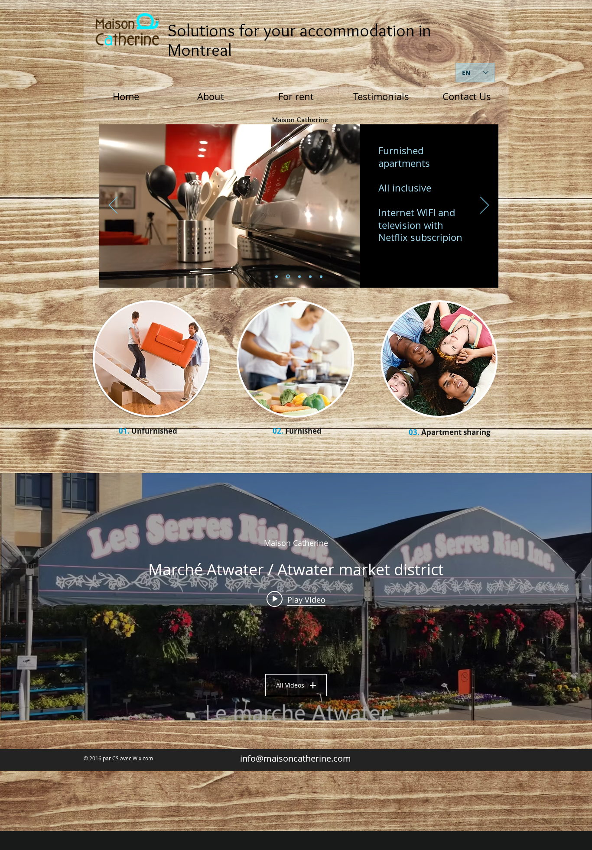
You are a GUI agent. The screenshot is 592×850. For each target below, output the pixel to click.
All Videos (290, 685)
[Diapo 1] (288, 277)
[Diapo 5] (310, 276)
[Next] (484, 206)
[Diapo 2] (276, 276)
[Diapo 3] (299, 276)
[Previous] (113, 206)
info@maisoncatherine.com (295, 758)
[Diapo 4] (321, 276)
